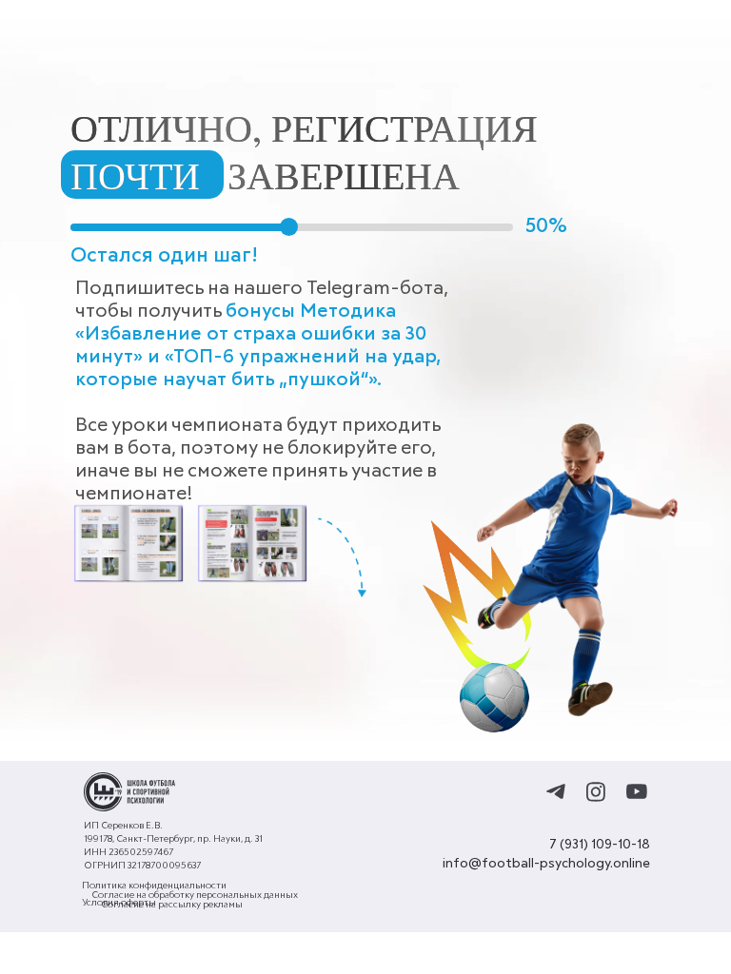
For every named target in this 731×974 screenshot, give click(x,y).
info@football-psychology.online (546, 863)
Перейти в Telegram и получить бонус (238, 646)
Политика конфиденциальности (154, 885)
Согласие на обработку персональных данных (194, 895)
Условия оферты (119, 902)
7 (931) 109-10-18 (599, 844)
